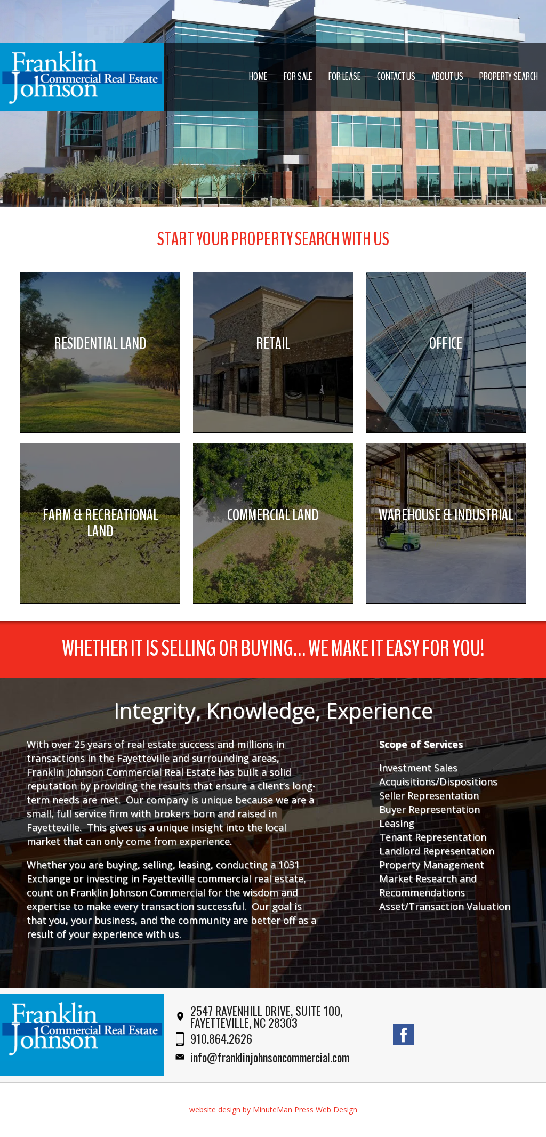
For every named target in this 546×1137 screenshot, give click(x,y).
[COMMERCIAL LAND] (273, 600)
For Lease (344, 76)
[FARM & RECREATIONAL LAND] (100, 600)
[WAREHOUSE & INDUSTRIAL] (446, 600)
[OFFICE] (446, 429)
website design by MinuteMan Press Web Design (273, 1109)
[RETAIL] (273, 429)
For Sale (298, 76)
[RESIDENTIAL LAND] (100, 429)
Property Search (508, 76)
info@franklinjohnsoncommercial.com (269, 1057)
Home (258, 76)
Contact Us (396, 76)
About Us (447, 76)
